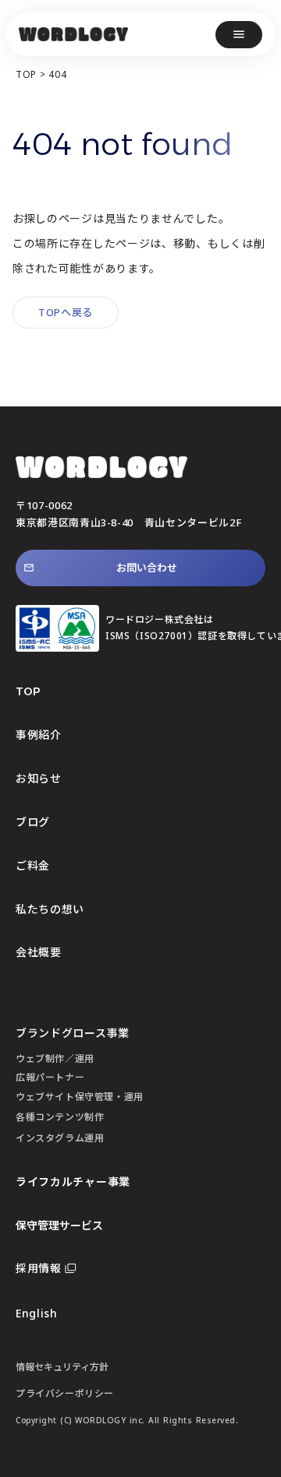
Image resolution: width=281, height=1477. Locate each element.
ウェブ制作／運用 (55, 1058)
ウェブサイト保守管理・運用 (80, 1096)
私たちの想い (50, 909)
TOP (26, 75)
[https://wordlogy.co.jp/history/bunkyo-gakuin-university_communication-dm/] (73, 34)
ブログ (33, 821)
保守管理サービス (59, 1225)
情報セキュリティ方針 (62, 1366)
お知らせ (39, 778)
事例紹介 (39, 734)
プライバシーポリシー (65, 1393)
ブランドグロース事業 (73, 1032)
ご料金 (33, 865)
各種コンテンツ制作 (60, 1117)
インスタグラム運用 (60, 1138)
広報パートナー (50, 1077)
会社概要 (39, 951)
